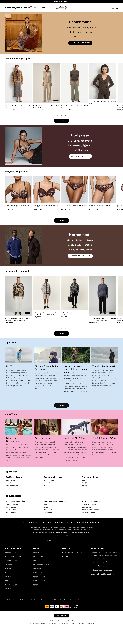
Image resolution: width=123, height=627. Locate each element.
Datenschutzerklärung (63, 532)
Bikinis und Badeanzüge (13, 439)
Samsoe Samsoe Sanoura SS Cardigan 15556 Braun (74, 106)
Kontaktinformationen (75, 599)
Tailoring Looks (43, 438)
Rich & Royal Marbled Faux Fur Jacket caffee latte (18, 106)
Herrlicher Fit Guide (74, 438)
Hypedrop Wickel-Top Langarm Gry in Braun (102, 101)
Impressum (86, 599)
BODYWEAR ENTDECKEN (80, 156)
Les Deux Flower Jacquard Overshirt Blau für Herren (73, 313)
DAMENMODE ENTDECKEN (80, 43)
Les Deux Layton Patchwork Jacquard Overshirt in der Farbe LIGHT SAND (44, 313)
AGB (61, 599)
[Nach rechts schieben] (65, 116)
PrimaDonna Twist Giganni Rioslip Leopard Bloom (74, 206)
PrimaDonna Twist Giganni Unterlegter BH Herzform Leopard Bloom (17, 206)
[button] (109, 8)
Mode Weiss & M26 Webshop (16, 599)
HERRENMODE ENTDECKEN (80, 256)
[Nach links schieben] (58, 116)
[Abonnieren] (76, 540)
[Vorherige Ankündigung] (5, 1)
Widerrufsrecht (41, 599)
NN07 (9, 366)
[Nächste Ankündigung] (118, 1)
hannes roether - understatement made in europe (76, 369)
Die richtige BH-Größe (104, 438)
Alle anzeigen (61, 121)
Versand (66, 599)
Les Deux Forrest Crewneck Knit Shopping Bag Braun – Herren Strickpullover (17, 319)
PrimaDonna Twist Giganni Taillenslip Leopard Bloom (100, 206)
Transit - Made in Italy (104, 366)
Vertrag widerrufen (61, 615)
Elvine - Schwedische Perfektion (46, 367)
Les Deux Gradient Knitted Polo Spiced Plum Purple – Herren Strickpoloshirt (102, 319)
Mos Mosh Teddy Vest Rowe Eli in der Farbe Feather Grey (46, 106)
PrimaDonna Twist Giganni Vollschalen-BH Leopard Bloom (45, 206)
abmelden (65, 535)
